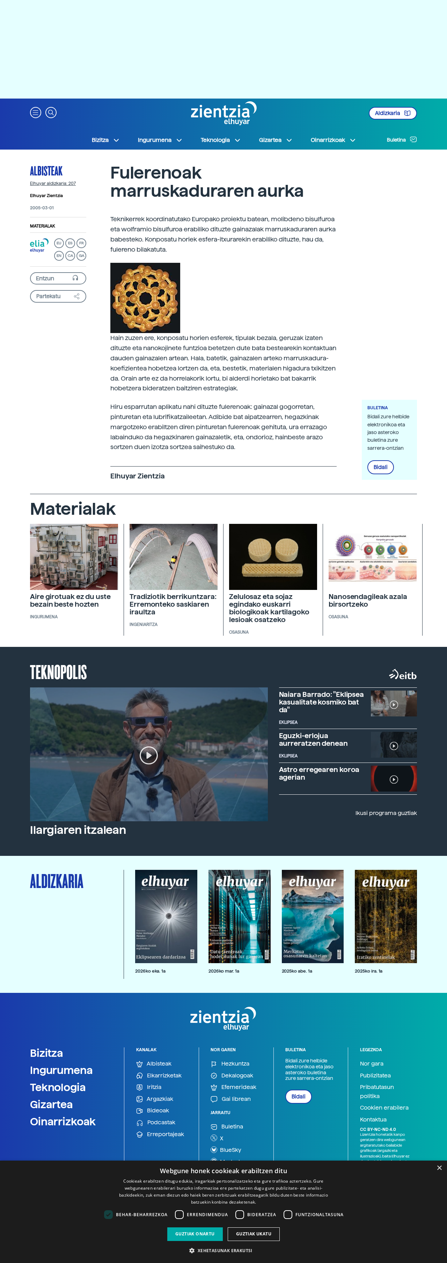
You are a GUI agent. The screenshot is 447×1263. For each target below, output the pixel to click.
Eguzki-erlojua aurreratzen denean (313, 739)
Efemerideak (238, 1087)
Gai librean (235, 1099)
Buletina (397, 140)
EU (59, 243)
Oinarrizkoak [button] (328, 140)
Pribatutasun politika (377, 1091)
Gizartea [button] (270, 140)
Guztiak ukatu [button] (253, 1234)
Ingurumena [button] (154, 140)
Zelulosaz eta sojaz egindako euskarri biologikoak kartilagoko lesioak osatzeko (269, 608)
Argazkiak (159, 1099)
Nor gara (371, 1063)
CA (70, 255)
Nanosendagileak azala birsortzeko (368, 600)
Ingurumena (61, 1070)
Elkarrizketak (164, 1075)
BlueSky (230, 1150)
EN (59, 255)
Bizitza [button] (100, 140)
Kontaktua (373, 1119)
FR (81, 243)
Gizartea (51, 1104)
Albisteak (46, 170)
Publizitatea (375, 1075)
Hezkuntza (234, 1063)
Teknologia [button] (215, 140)
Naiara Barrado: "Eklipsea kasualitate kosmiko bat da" (321, 702)
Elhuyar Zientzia (46, 195)
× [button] (439, 1168)
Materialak (42, 226)
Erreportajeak (165, 1134)
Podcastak (160, 1122)
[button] (35, 112)
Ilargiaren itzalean (78, 830)
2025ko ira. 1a (368, 971)
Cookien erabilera (384, 1107)
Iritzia (153, 1087)
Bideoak (157, 1110)
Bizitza (46, 1053)
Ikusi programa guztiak (386, 813)
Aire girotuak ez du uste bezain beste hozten (70, 600)
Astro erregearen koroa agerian (319, 773)
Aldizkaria (388, 113)
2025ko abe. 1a (297, 971)
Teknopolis (58, 671)
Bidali (381, 467)
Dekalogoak (236, 1075)
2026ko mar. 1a (223, 971)
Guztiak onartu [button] (195, 1234)
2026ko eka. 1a (150, 971)
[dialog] (223, 1212)
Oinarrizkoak (63, 1121)
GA (81, 255)
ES (70, 243)
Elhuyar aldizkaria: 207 (53, 183)
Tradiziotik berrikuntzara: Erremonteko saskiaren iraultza (173, 604)
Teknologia (58, 1087)
